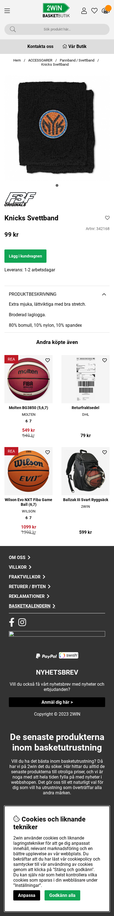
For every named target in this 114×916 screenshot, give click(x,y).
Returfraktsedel (85, 407)
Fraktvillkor (24, 577)
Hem (17, 60)
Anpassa (26, 895)
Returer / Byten (27, 586)
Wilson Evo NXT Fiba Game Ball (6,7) (28, 502)
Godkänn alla (62, 895)
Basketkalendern (29, 606)
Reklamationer (27, 596)
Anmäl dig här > (57, 702)
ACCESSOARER (40, 60)
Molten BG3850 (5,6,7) (28, 407)
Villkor (18, 567)
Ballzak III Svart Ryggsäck (85, 499)
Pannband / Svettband (77, 60)
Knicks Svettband (55, 64)
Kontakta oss (40, 46)
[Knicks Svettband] (57, 185)
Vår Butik (77, 46)
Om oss (17, 557)
